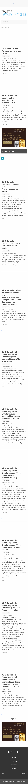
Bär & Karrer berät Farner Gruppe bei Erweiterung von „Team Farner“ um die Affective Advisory (11, 473)
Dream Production (21, 781)
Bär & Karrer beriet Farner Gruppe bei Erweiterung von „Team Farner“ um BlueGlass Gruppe (11, 545)
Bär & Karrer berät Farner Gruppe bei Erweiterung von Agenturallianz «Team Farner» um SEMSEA (11, 414)
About (14, 757)
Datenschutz (14, 768)
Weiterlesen (4, 73)
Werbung (14, 761)
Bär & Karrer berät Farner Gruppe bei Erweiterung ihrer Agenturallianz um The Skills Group (11, 357)
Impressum (14, 765)
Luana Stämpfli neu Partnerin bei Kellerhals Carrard (11, 51)
